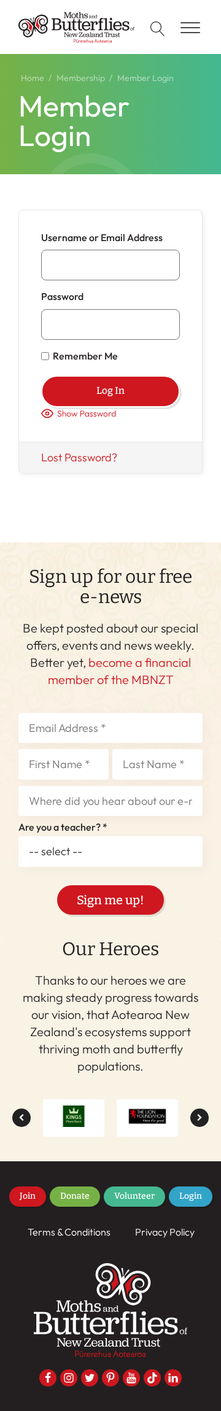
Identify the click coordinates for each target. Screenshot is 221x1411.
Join (28, 1196)
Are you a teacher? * (62, 827)
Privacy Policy (165, 1232)
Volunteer (134, 1196)
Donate (75, 1196)
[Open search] (158, 29)
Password (62, 296)
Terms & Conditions (69, 1232)
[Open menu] (190, 28)
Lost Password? (79, 457)
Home (32, 77)
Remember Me (85, 356)
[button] (21, 1118)
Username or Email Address (102, 238)
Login (190, 1196)
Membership (80, 77)
